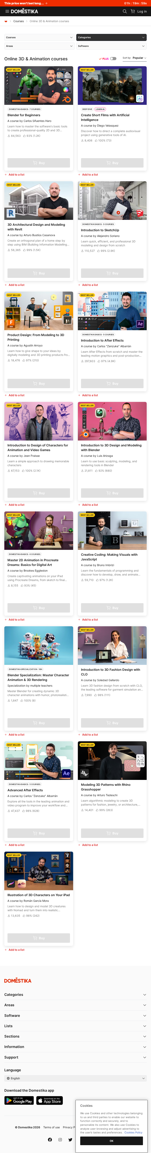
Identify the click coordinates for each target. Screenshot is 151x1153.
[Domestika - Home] (24, 11)
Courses (18, 21)
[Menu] (7, 11)
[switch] (113, 58)
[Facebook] (50, 1140)
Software (12, 1015)
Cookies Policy (133, 1132)
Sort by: (133, 57)
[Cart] (133, 11)
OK (112, 1140)
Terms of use (51, 1127)
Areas (9, 1005)
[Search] (125, 11)
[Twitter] (70, 1140)
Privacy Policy (72, 1127)
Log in (142, 11)
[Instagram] (60, 1140)
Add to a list (16, 174)
